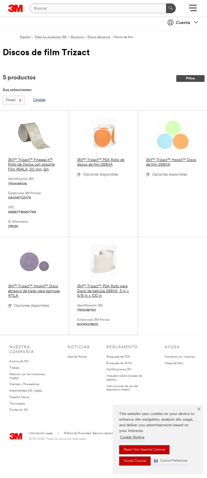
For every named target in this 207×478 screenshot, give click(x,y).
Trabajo (14, 368)
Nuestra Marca (19, 397)
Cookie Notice (132, 437)
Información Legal (41, 433)
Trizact (10, 100)
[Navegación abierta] (193, 10)
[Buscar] (171, 8)
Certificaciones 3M (118, 369)
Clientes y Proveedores (24, 384)
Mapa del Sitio (174, 363)
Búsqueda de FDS (118, 356)
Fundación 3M (18, 410)
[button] (170, 460)
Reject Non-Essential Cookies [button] (144, 449)
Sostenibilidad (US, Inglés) (25, 390)
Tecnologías (17, 403)
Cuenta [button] (183, 23)
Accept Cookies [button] (135, 461)
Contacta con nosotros (180, 356)
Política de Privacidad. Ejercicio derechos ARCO (95, 433)
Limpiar (39, 100)
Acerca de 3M (18, 361)
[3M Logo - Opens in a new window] (15, 8)
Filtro (190, 78)
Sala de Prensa (77, 356)
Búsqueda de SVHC (119, 363)
